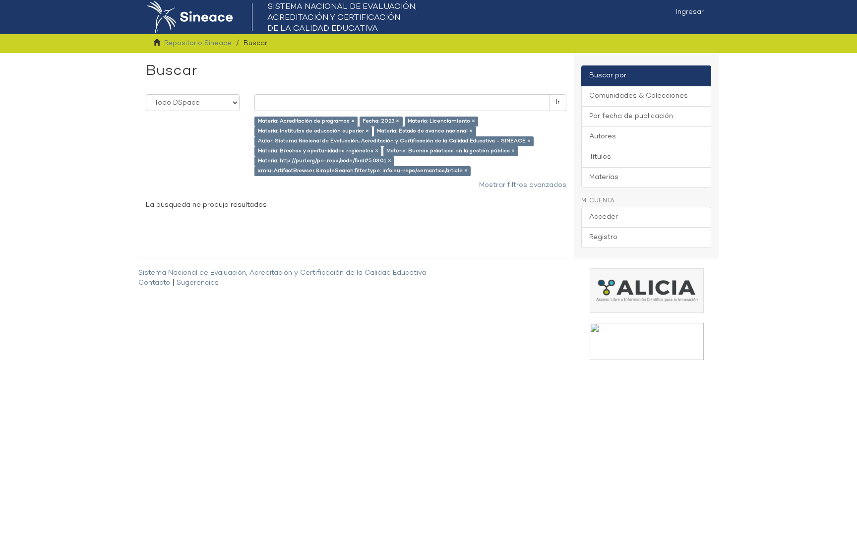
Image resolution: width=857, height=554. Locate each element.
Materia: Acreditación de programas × (306, 121)
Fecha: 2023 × (381, 121)
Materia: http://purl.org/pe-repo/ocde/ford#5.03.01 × (324, 161)
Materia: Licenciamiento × (441, 121)
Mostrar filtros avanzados (522, 185)
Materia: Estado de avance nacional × (425, 131)
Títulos (600, 157)
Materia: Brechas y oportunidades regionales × (318, 151)
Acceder (603, 217)
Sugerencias (198, 283)
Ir (558, 102)
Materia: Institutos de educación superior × (313, 131)
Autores (602, 136)
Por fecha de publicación (631, 116)
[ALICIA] (647, 290)
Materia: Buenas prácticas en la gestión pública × (450, 151)
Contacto (154, 283)
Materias (603, 177)
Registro (603, 237)
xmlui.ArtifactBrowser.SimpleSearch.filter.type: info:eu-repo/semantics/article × (363, 171)
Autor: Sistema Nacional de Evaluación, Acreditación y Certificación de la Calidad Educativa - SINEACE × (394, 141)
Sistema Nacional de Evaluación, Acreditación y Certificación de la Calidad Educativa (282, 273)
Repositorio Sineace (198, 43)
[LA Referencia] (647, 341)
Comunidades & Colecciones (638, 96)
